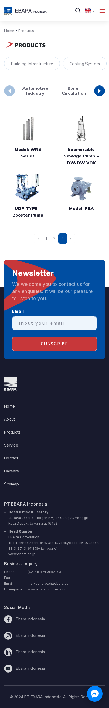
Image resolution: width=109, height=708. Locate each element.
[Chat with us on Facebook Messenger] (95, 694)
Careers (11, 471)
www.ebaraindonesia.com (49, 589)
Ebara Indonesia (30, 619)
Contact (11, 458)
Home (9, 30)
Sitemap (11, 484)
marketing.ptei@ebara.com (49, 583)
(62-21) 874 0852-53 (44, 572)
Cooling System (85, 63)
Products (24, 30)
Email (18, 311)
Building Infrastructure (32, 63)
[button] (90, 10)
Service (11, 445)
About (9, 419)
